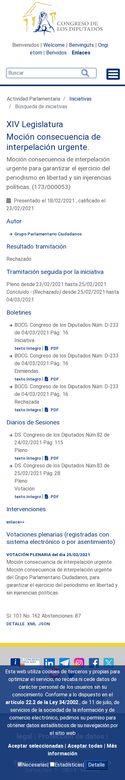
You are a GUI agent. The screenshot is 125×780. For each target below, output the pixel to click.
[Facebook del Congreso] (94, 663)
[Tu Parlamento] (25, 663)
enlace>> (15, 521)
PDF (54, 348)
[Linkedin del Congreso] (50, 663)
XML (32, 623)
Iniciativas (80, 99)
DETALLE (15, 623)
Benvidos (56, 53)
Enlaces (81, 53)
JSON (44, 623)
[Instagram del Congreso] (79, 663)
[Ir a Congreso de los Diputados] (62, 18)
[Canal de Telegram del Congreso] (65, 663)
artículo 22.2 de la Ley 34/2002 (42, 702)
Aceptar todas (86, 746)
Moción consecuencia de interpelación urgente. (53, 142)
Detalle (96, 765)
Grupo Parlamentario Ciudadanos (48, 233)
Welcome (54, 45)
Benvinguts (81, 45)
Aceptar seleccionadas (36, 746)
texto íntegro (28, 348)
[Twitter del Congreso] (108, 663)
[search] (51, 73)
